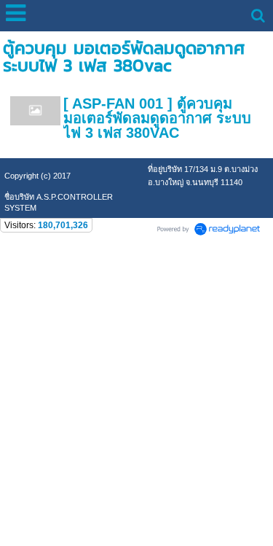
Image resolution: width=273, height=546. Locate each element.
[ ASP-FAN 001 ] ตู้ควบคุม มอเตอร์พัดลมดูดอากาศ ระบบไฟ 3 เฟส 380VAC (157, 118)
